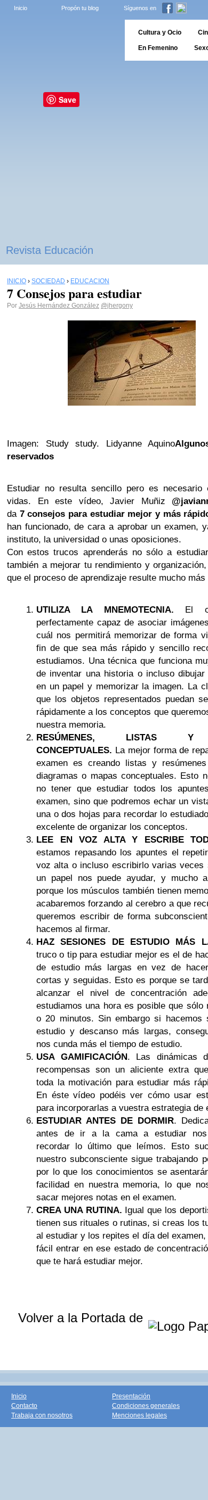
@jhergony (117, 305)
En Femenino (158, 48)
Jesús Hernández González (59, 305)
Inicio (20, 8)
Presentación (131, 1396)
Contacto (24, 1406)
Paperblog (59, 40)
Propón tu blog (80, 8)
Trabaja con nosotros (42, 1415)
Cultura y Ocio (159, 32)
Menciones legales (139, 1415)
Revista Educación (49, 250)
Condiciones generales (146, 1406)
